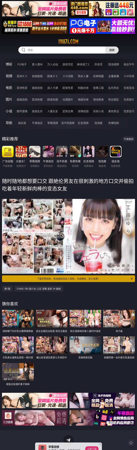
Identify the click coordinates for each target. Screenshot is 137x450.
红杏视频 (83, 123)
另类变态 (129, 88)
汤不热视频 (68, 123)
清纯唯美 (98, 99)
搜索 (112, 50)
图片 (9, 99)
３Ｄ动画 (67, 76)
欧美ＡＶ (52, 76)
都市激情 (22, 111)
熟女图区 (113, 99)
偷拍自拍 (37, 88)
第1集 (7, 288)
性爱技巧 (129, 111)
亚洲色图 (37, 99)
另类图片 (129, 99)
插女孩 (22, 123)
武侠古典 (67, 111)
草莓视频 (52, 123)
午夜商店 (37, 123)
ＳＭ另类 (129, 76)
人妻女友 (52, 111)
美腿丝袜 (83, 99)
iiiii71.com (68, 41)
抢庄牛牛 (129, 64)
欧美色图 (52, 99)
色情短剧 (113, 123)
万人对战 (52, 64)
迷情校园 (83, 111)
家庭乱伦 (37, 111)
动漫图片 (67, 99)
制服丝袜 (83, 88)
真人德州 (37, 64)
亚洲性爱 (22, 88)
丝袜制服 (98, 76)
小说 (9, 111)
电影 (9, 87)
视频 (9, 76)
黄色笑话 (113, 111)
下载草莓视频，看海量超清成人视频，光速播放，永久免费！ (68, 278)
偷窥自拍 (22, 99)
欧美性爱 (67, 88)
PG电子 (22, 64)
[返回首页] (131, 443)
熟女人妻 (83, 76)
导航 (9, 123)
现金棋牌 (113, 64)
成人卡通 (52, 88)
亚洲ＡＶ (22, 76)
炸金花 (98, 64)
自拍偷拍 (37, 76)
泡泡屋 (98, 123)
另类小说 (98, 111)
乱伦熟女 (113, 88)
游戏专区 (67, 64)
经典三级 (98, 88)
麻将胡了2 (83, 64)
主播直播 (113, 76)
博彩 (9, 64)
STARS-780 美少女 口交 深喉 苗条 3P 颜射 (39, 288)
